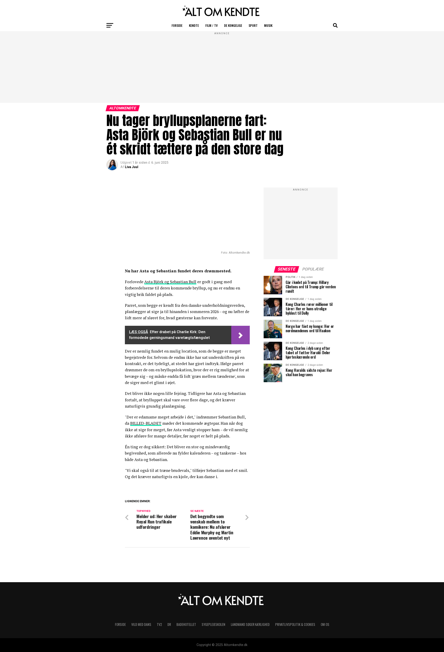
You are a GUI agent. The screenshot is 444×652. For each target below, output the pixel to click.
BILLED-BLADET (145, 423)
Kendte (194, 25)
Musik (268, 25)
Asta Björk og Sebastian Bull (170, 281)
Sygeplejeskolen (213, 624)
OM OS (325, 624)
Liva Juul (131, 167)
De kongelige (233, 25)
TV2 (159, 624)
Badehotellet (186, 624)
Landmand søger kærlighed (250, 624)
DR (169, 624)
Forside (177, 25)
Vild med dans (141, 624)
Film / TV (211, 25)
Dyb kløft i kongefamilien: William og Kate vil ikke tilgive (192, 506)
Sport (253, 25)
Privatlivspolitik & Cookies (295, 624)
